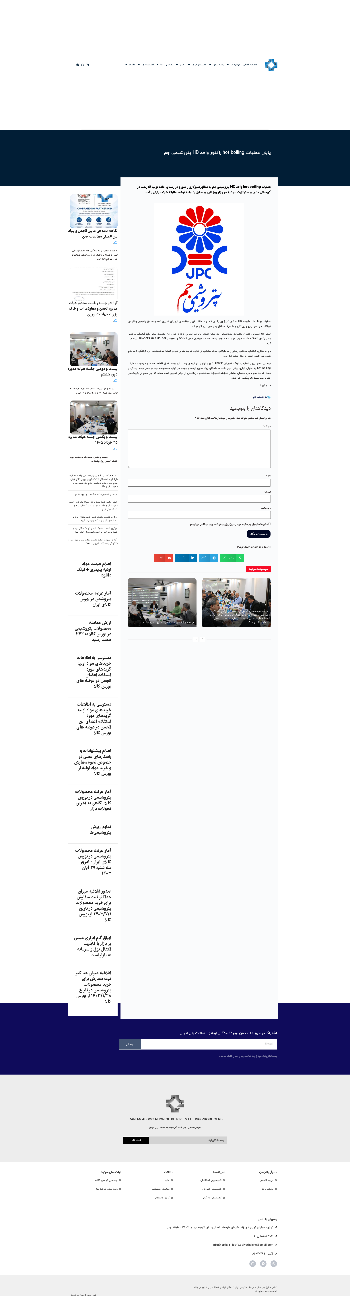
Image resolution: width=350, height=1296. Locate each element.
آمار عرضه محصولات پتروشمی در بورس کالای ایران (93, 599)
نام (268, 476)
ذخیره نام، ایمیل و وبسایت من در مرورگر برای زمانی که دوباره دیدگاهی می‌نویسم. (228, 524)
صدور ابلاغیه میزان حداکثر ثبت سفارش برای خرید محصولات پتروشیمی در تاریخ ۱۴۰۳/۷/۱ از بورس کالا (93, 905)
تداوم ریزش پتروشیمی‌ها (100, 830)
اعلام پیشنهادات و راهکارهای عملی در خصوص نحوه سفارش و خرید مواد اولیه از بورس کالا (92, 762)
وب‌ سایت (266, 508)
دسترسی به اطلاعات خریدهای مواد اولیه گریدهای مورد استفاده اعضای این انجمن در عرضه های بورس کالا (93, 719)
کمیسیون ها (199, 65)
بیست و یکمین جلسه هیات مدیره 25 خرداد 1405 (93, 440)
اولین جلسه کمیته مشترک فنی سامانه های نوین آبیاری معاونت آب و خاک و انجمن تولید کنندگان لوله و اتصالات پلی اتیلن (93, 505)
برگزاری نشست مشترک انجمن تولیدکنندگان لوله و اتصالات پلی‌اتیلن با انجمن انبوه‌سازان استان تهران (95, 530)
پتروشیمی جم (260, 397)
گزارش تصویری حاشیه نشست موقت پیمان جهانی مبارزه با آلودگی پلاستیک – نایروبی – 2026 (93, 541)
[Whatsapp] (274, 1263)
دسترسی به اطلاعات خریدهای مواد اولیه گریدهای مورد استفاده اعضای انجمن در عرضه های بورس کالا (93, 672)
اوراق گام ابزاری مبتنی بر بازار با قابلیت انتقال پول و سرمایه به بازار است (92, 947)
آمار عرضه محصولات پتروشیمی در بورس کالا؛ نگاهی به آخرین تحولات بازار (93, 801)
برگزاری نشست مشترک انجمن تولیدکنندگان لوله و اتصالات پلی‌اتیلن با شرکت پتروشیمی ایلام (95, 519)
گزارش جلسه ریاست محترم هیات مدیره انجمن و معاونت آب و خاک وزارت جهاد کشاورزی (93, 309)
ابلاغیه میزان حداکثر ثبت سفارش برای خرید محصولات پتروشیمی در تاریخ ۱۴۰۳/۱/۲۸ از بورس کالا (93, 987)
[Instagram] (252, 1263)
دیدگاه (266, 426)
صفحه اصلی (250, 65)
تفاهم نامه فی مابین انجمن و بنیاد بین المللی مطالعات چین (93, 234)
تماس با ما (166, 65)
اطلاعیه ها (147, 65)
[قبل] (196, 639)
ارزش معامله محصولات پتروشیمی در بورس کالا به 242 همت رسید (93, 632)
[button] (232, 558)
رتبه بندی (218, 65)
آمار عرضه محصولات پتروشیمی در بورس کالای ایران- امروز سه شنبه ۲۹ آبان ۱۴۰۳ (93, 862)
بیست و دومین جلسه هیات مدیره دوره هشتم (93, 371)
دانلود (132, 65)
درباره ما (235, 65)
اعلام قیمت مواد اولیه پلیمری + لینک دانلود (94, 570)
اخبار (182, 65)
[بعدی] (202, 639)
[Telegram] (263, 1263)
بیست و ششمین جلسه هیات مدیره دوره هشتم (168, 622)
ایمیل (267, 492)
